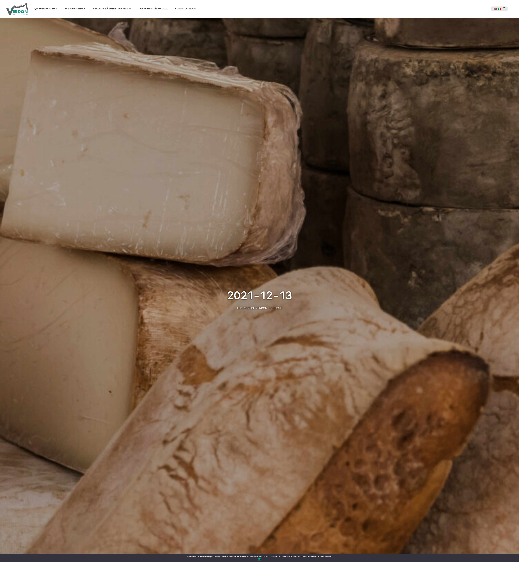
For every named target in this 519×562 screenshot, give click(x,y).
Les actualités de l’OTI (153, 8)
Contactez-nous (185, 8)
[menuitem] (495, 9)
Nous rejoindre (75, 8)
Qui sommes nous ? (45, 8)
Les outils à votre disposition (112, 8)
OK (259, 559)
